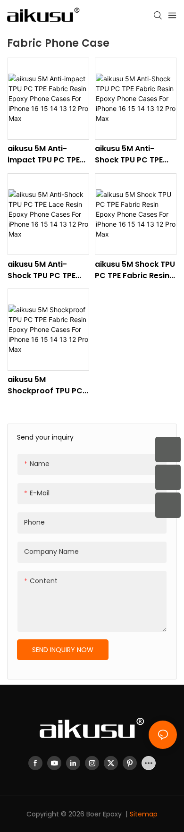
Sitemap (144, 814)
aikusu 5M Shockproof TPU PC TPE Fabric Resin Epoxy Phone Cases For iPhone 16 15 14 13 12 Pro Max (47, 385)
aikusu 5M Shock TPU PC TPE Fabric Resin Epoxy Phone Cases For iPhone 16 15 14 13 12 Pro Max (135, 270)
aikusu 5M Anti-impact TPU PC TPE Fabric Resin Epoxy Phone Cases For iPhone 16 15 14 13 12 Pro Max (44, 154)
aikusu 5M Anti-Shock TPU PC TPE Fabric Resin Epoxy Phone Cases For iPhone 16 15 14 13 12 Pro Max (131, 154)
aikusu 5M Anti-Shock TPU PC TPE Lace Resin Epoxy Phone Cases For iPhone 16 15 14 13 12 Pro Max (44, 270)
